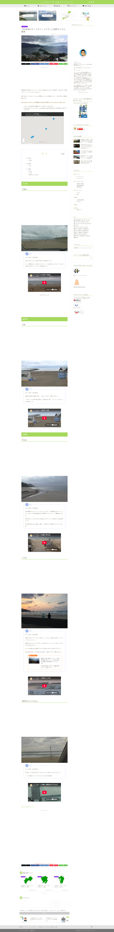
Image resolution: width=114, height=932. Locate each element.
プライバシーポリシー (24, 930)
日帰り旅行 (86, 230)
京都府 (29, 169)
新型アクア (79, 209)
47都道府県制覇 (80, 199)
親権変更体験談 (80, 185)
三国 (30, 165)
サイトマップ (72, 6)
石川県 (29, 158)
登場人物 (57, 6)
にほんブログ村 (76, 307)
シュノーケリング (78, 223)
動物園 (86, 228)
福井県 (29, 163)
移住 (78, 194)
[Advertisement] (44, 78)
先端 (81, 228)
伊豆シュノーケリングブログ (79, 275)
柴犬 (76, 204)
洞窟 (86, 232)
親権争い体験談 (80, 183)
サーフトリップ (30, 806)
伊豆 (76, 228)
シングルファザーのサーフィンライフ (57, 2)
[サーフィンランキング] (83, 300)
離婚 (76, 237)
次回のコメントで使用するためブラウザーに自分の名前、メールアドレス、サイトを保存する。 (43, 910)
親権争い (83, 235)
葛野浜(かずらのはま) (34, 174)
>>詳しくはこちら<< (83, 92)
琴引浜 (30, 171)
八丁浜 (30, 173)
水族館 (81, 232)
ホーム (27, 6)
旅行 (76, 197)
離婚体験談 (79, 187)
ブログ (78, 192)
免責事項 (32, 930)
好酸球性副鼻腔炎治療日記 (79, 287)
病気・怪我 (77, 235)
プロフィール (42, 6)
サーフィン (24, 806)
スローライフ (78, 190)
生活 (76, 208)
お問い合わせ (87, 6)
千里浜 (30, 160)
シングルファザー (79, 181)
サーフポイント (24, 26)
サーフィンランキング (77, 302)
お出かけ (79, 201)
